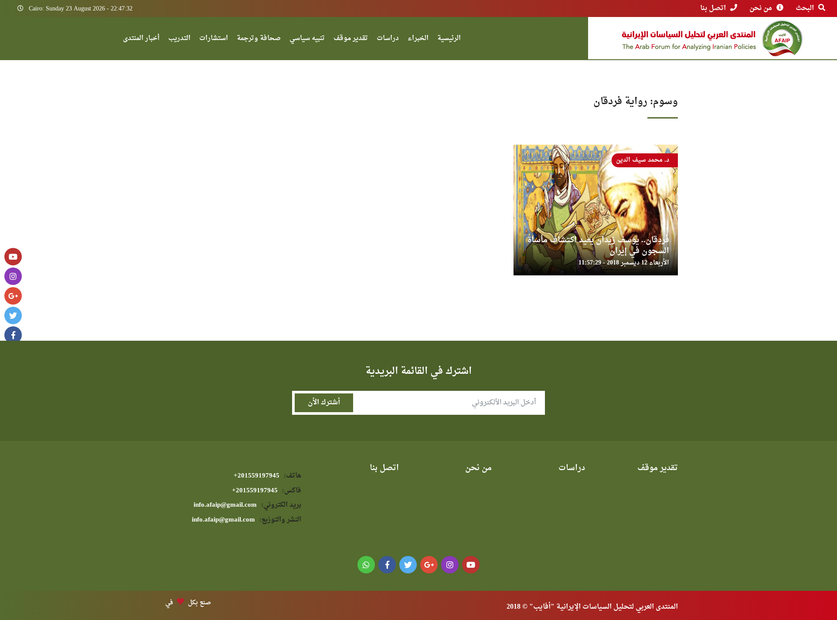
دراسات (388, 39)
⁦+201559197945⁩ (267, 476)
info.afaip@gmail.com (247, 505)
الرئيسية (449, 39)
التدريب (179, 39)
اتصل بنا (713, 8)
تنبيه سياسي (307, 39)
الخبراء (418, 39)
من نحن (760, 8)
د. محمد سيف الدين (642, 160)
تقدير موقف (350, 39)
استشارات (213, 39)
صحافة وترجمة (259, 39)
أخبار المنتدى (141, 39)
